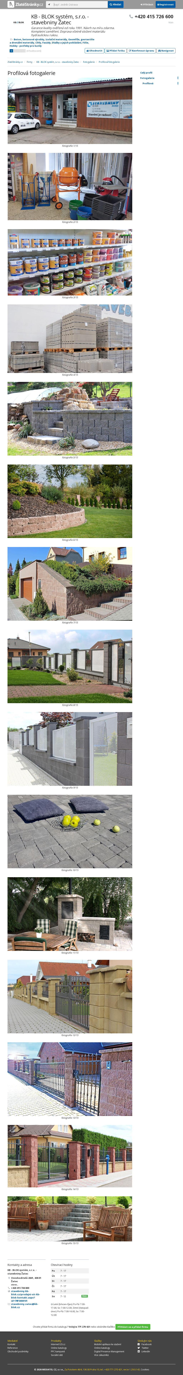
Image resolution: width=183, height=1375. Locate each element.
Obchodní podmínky (18, 1351)
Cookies (145, 1369)
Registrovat (166, 4)
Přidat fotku (117, 50)
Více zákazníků (101, 1355)
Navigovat (167, 50)
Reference (13, 1347)
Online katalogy (59, 1347)
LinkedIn (146, 1351)
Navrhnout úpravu (142, 50)
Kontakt (11, 1344)
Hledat (116, 4)
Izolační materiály (56, 39)
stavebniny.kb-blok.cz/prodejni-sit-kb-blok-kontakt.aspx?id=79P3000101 (25, 1295)
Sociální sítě (57, 1355)
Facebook (147, 1344)
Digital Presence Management (109, 1351)
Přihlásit (148, 4)
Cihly (38, 42)
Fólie (85, 42)
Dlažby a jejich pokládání (66, 42)
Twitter (145, 1347)
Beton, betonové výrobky (29, 39)
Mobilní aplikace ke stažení (107, 1344)
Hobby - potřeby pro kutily (26, 45)
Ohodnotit (95, 50)
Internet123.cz (58, 1344)
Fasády (46, 42)
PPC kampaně (58, 1351)
